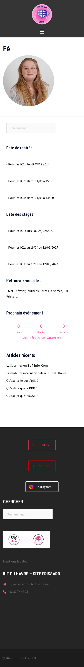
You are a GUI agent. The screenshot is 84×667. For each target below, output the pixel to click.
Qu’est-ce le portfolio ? (22, 380)
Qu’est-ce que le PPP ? (21, 388)
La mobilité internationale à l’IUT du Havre (36, 373)
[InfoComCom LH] (42, 14)
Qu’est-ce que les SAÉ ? (22, 396)
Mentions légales (15, 561)
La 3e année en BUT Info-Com (27, 365)
